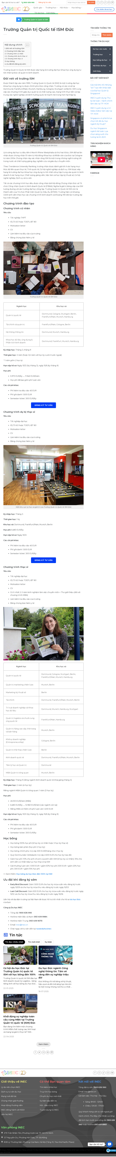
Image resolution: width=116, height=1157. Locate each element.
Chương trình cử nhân (15, 54)
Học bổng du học (102, 60)
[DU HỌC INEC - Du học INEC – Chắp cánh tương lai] (16, 9)
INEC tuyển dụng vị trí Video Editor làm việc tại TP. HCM (101, 111)
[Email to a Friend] (43, 1052)
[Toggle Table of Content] (26, 45)
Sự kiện (48, 942)
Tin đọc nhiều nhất (14, 942)
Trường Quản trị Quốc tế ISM (36, 20)
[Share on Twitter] (39, 1052)
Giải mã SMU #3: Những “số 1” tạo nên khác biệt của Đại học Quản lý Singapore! (101, 89)
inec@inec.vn (22, 925)
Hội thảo (64, 8)
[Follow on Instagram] (101, 2)
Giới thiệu (50, 13)
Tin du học (39, 13)
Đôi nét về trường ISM (15, 48)
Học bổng (76, 8)
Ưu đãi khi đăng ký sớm (16, 64)
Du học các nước (102, 49)
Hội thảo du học (102, 65)
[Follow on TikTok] (105, 2)
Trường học (50, 8)
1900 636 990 (28, 2)
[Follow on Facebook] (98, 2)
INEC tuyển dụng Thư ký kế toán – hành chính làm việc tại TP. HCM (101, 101)
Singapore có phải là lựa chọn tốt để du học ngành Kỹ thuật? (101, 121)
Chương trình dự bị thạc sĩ (17, 56)
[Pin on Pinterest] (48, 1052)
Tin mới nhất (34, 942)
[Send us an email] (109, 2)
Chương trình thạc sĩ (15, 59)
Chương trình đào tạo (15, 51)
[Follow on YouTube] (112, 2)
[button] (109, 1144)
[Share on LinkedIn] (52, 1052)
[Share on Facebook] (35, 1052)
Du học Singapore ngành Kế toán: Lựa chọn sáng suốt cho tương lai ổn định (99, 132)
